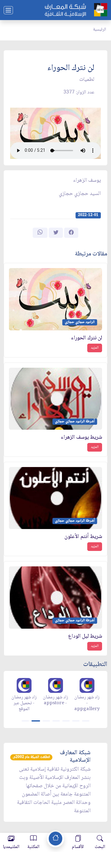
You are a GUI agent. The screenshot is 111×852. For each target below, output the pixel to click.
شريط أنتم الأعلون (83, 537)
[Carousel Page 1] (25, 721)
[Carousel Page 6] (76, 721)
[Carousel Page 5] (66, 721)
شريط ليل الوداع (85, 636)
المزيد (95, 348)
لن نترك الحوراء (86, 338)
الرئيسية (99, 29)
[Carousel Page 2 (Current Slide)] (35, 721)
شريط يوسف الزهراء (81, 437)
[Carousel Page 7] (85, 721)
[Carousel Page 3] (46, 721)
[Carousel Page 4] (56, 721)
